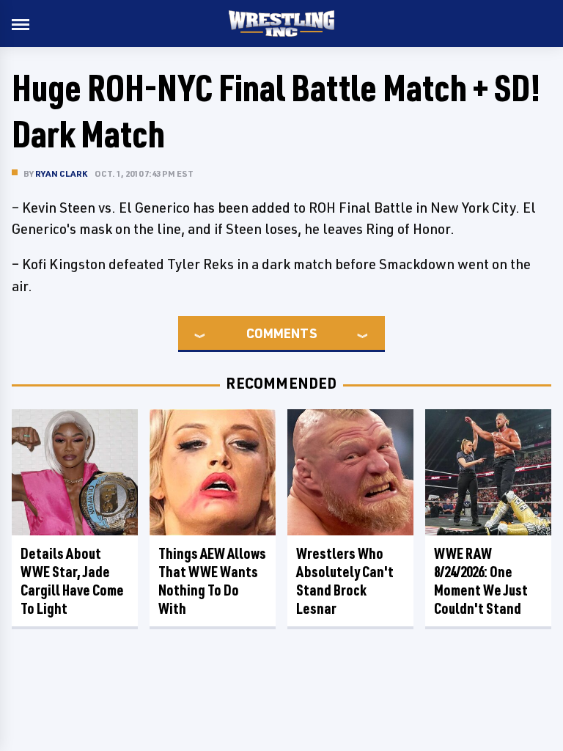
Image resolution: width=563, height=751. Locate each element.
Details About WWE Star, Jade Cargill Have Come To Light (72, 581)
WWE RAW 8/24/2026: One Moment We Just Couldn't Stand (481, 581)
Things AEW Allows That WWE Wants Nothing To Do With (212, 581)
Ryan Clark (61, 173)
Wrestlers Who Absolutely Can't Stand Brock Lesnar (345, 581)
